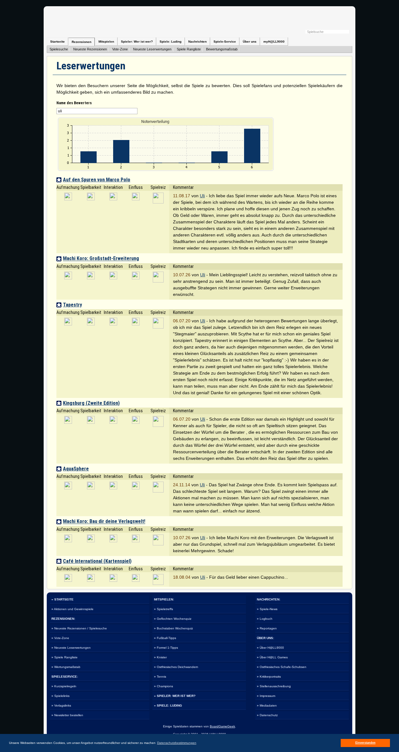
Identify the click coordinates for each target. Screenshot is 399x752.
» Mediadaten (267, 705)
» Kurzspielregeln (63, 686)
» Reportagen (267, 628)
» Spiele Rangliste (64, 657)
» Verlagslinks (61, 705)
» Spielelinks (60, 696)
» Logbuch (264, 618)
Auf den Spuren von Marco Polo (96, 180)
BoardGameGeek (222, 726)
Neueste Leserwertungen (152, 49)
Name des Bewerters (74, 103)
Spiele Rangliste (189, 49)
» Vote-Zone (60, 638)
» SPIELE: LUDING (168, 705)
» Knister (160, 657)
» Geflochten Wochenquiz (172, 618)
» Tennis (160, 676)
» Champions (163, 686)
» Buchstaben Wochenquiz (173, 628)
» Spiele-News (267, 609)
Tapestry (72, 305)
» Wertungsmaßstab (65, 667)
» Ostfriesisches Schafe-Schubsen (281, 667)
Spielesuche (59, 49)
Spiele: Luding (170, 41)
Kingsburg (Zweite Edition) (91, 403)
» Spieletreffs (163, 609)
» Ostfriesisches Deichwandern (176, 667)
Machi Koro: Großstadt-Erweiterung (101, 259)
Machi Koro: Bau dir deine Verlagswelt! (104, 522)
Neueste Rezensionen (90, 49)
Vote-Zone (120, 49)
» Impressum (266, 696)
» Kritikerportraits (269, 676)
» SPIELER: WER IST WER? (174, 696)
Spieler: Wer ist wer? (137, 41)
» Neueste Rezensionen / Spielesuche (79, 628)
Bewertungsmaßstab (222, 49)
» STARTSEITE (62, 599)
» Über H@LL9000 (270, 647)
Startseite (57, 41)
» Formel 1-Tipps (166, 647)
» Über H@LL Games (272, 657)
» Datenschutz (267, 715)
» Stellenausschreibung (274, 686)
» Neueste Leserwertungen (71, 647)
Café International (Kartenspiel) (97, 561)
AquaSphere (76, 469)
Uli (202, 195)
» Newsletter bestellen (67, 715)
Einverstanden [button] (365, 742)
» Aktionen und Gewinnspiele (72, 609)
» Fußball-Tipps (165, 638)
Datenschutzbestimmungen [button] (176, 743)
